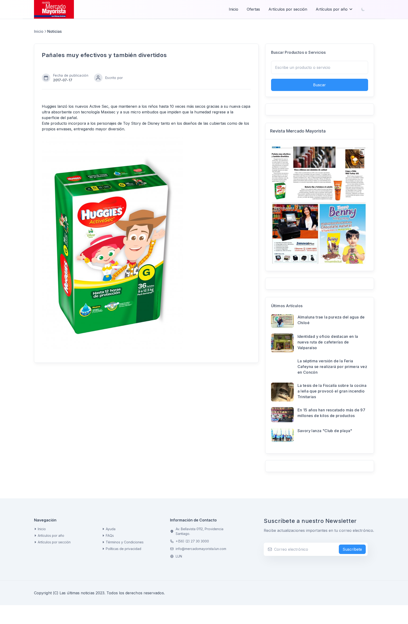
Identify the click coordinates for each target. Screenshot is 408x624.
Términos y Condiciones (125, 542)
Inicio (233, 9)
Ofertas (253, 9)
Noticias (54, 31)
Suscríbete (352, 549)
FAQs (110, 535)
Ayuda (110, 529)
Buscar (319, 85)
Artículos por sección (287, 9)
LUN (179, 556)
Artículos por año (332, 9)
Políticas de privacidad (123, 549)
